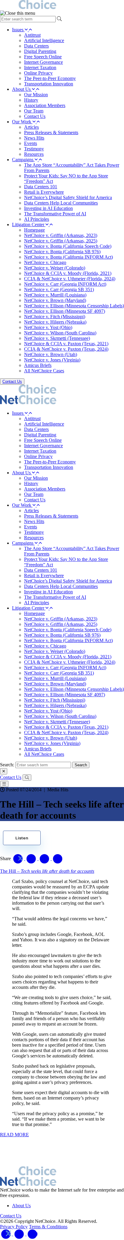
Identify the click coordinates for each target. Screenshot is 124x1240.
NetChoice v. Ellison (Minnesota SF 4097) (64, 311)
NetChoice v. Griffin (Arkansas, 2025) (60, 240)
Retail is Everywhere (44, 192)
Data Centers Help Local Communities (61, 202)
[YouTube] (32, 1233)
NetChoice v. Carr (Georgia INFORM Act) (65, 284)
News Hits (34, 137)
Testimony (34, 148)
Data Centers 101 (40, 186)
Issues (18, 29)
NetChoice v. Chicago (45, 262)
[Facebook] (19, 1233)
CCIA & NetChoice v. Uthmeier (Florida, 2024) (69, 278)
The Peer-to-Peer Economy (50, 78)
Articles (31, 127)
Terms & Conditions (48, 1226)
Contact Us (34, 116)
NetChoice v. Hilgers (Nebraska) (55, 322)
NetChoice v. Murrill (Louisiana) (55, 294)
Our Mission (36, 94)
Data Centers (36, 45)
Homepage (34, 229)
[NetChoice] (62, 5)
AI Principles (36, 219)
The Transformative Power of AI (55, 213)
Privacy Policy (14, 1226)
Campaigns (23, 159)
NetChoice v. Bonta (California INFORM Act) (68, 257)
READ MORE (14, 1134)
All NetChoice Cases (44, 370)
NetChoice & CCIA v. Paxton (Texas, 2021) (66, 343)
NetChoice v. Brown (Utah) (50, 354)
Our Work (22, 121)
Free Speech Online (43, 56)
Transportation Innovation (48, 83)
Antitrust (32, 35)
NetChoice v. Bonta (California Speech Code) (67, 246)
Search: (7, 764)
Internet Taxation (40, 67)
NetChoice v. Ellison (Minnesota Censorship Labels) (74, 305)
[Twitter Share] (18, 858)
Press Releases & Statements (51, 132)
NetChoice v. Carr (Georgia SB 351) (59, 289)
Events (30, 143)
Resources (34, 154)
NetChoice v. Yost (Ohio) (48, 327)
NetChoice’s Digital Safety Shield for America (68, 197)
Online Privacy (38, 72)
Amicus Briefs (37, 365)
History (31, 100)
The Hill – (47, 871)
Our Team (33, 110)
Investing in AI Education (48, 208)
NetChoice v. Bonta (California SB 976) (62, 251)
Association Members (44, 105)
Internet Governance (43, 62)
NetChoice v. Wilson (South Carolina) (60, 332)
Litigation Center (28, 224)
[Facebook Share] (32, 858)
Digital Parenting (40, 51)
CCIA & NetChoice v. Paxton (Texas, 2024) (66, 349)
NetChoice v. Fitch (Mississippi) (54, 316)
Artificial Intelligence (44, 40)
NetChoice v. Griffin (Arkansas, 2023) (60, 235)
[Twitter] (6, 1233)
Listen (21, 837)
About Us (22, 89)
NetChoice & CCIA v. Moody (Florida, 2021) (67, 273)
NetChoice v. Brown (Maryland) (55, 300)
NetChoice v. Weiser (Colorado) (54, 267)
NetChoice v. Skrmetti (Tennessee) (57, 338)
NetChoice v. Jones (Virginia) (52, 359)
